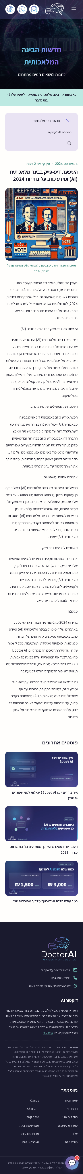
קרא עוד (48, 1033)
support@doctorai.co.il (56, 970)
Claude (34, 1100)
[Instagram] (34, 9)
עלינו (75, 1134)
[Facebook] (10, 9)
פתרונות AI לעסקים (59, 132)
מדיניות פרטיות (30, 1134)
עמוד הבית (71, 1100)
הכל (68, 121)
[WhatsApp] (22, 9)
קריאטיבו (26, 1167)
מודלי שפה (71, 1142)
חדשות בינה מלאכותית (46, 121)
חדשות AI (72, 1109)
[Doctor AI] (54, 9)
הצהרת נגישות (30, 1142)
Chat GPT (33, 1109)
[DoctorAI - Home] (41, 949)
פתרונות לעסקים (68, 1125)
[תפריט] (74, 9)
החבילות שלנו (70, 1117)
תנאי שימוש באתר (28, 1125)
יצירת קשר (33, 1117)
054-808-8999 (61, 978)
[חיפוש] (69, 143)
